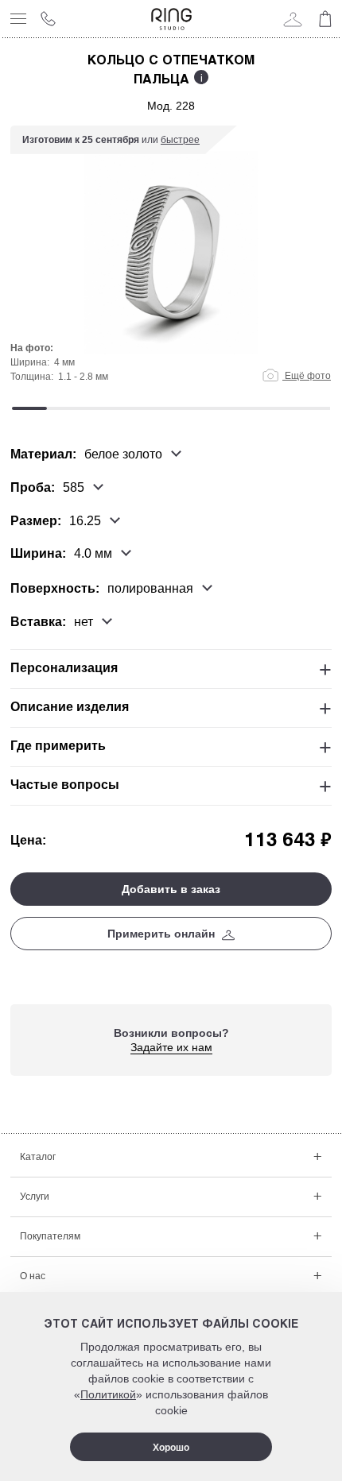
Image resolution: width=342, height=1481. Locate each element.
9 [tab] (312, 408)
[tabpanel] (171, 262)
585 (73, 487)
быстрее (180, 139)
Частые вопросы (64, 784)
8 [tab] (276, 408)
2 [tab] (64, 408)
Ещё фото (306, 375)
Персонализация (64, 668)
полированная (150, 588)
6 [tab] (205, 408)
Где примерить (58, 745)
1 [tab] (29, 408)
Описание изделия (69, 706)
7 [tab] (241, 408)
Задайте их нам (171, 1047)
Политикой (108, 1394)
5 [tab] (171, 408)
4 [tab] (135, 408)
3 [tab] (100, 408)
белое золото (123, 454)
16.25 (85, 521)
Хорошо (171, 1447)
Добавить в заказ (171, 889)
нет (83, 622)
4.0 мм (93, 553)
